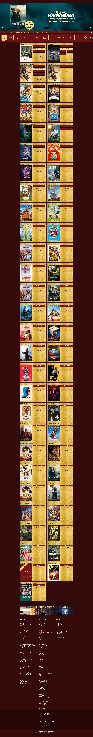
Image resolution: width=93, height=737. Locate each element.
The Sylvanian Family (23, 647)
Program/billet (17, 32)
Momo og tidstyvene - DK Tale (44, 686)
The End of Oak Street (24, 631)
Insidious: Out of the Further (24, 630)
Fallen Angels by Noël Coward (25, 686)
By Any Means (22, 657)
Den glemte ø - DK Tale (42, 674)
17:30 (39, 146)
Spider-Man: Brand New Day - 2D (25, 623)
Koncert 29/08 (66, 325)
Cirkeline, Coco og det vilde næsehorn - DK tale (28, 674)
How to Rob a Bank (42, 689)
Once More (22, 651)
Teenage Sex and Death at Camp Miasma (27, 644)
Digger (21, 682)
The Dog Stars (22, 638)
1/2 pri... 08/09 (66, 465)
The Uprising (22, 675)
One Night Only (22, 639)
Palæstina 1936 (41, 654)
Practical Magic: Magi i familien (25, 666)
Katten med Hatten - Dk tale (43, 700)
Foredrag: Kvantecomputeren (44, 680)
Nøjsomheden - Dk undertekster (25, 640)
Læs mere (39, 56)
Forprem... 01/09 (39, 385)
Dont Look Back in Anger (43, 645)
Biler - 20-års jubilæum (24, 662)
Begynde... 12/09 (39, 225)
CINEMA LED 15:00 (66, 86)
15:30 (35, 126)
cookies (52, 730)
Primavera (22, 667)
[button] (2, 27)
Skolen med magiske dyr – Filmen (26, 626)
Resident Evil (41, 651)
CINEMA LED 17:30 (66, 66)
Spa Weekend (22, 665)
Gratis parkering (59, 632)
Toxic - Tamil (22, 653)
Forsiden (58, 622)
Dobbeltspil (22, 632)
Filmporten (59, 638)
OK (21, 611)
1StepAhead (56, 732)
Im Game (21, 658)
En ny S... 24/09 (38, 525)
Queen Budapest (41, 672)
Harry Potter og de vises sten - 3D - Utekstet (27, 645)
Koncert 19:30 (39, 166)
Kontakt (32, 32)
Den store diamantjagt (42, 676)
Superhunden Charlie (23, 660)
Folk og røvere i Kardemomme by (26, 659)
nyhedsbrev (41, 730)
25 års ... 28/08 (38, 305)
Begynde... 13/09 (66, 225)
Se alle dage (38, 54)
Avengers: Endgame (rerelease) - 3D (45, 658)
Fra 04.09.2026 (66, 385)
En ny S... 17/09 (66, 485)
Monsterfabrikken (23, 676)
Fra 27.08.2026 (38, 245)
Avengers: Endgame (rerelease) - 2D (45, 657)
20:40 (42, 126)
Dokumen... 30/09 (66, 525)
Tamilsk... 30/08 (39, 345)
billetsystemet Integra (48, 732)
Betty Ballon (41, 667)
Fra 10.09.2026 (38, 425)
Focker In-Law (41, 693)
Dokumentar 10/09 (66, 405)
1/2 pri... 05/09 (66, 425)
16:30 (66, 129)
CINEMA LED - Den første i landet (62, 626)
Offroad (21, 679)
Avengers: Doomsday (42, 703)
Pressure (21, 664)
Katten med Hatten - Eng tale (43, 701)
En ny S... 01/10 (66, 545)
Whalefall (40, 679)
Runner (40, 652)
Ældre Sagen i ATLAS (60, 637)
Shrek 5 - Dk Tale (41, 707)
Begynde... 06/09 (66, 205)
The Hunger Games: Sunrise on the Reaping (46, 691)
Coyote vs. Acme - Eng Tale (24, 668)
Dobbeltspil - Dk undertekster (25, 633)
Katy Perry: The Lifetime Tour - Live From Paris (28, 655)
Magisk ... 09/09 (66, 445)
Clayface (40, 682)
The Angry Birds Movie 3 (43, 704)
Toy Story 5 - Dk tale (23, 629)
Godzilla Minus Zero (42, 687)
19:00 (36, 74)
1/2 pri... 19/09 (38, 505)
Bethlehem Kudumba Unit (24, 646)
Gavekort (28, 32)
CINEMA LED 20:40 (66, 126)
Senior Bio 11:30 (39, 46)
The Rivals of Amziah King (24, 672)
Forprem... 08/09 (39, 465)
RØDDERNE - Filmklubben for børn (62, 636)
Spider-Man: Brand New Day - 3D (25, 624)
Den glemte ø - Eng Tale (43, 675)
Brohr (39, 660)
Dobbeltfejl (40, 661)
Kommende (23, 32)
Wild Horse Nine (41, 688)
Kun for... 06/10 (38, 565)
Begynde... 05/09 (39, 205)
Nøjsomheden (22, 641)
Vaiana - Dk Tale (23, 625)
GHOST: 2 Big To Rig (23, 636)
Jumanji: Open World (42, 705)
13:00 (63, 51)
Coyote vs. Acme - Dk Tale (24, 669)
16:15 (42, 71)
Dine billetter (38, 32)
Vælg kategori (10, 32)
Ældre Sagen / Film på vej (24, 683)
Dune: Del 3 (40, 702)
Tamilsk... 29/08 (39, 325)
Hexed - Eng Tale (41, 695)
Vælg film (5, 32)
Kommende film (59, 624)
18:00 (39, 51)
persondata (49, 730)
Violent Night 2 (41, 696)
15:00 (38, 106)
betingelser (45, 730)
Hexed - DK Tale (41, 694)
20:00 (63, 54)
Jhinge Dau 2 (41, 655)
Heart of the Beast (23, 680)
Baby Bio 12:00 (38, 66)
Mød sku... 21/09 (39, 545)
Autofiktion (22, 654)
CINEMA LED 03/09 (66, 365)
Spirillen (21, 643)
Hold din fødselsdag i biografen (62, 631)
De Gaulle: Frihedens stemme (43, 683)
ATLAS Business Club (60, 633)
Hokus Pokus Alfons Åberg (24, 661)
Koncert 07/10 (66, 565)
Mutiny (21, 637)
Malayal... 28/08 (66, 305)
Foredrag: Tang (41, 690)
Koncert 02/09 (38, 365)
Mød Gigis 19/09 (66, 505)
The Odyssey (22, 622)
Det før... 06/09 (66, 345)
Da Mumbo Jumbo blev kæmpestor (26, 652)
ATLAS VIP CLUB (44, 32)
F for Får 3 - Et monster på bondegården (45, 673)
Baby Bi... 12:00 (38, 86)
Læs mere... (42, 613)
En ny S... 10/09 (38, 405)
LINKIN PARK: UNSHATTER (24, 681)
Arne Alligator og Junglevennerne (25, 673)
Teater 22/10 (39, 585)
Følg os (59, 613)
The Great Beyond (42, 708)
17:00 (69, 51)
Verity (39, 668)
